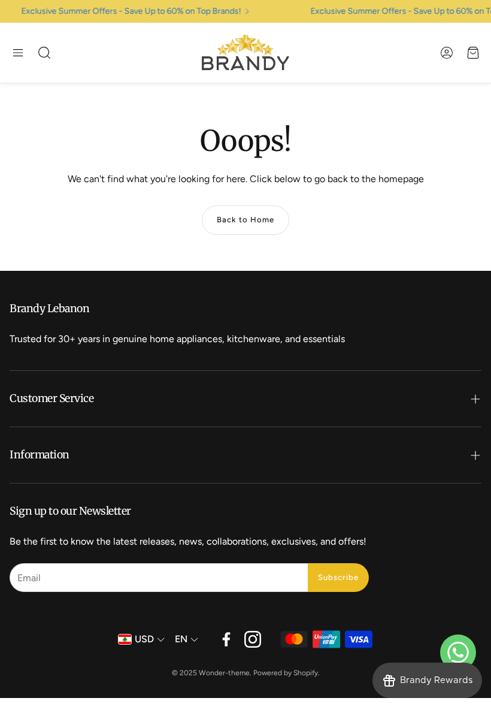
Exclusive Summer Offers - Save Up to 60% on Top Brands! (128, 11)
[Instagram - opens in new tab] (252, 639)
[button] (18, 53)
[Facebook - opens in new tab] (226, 639)
